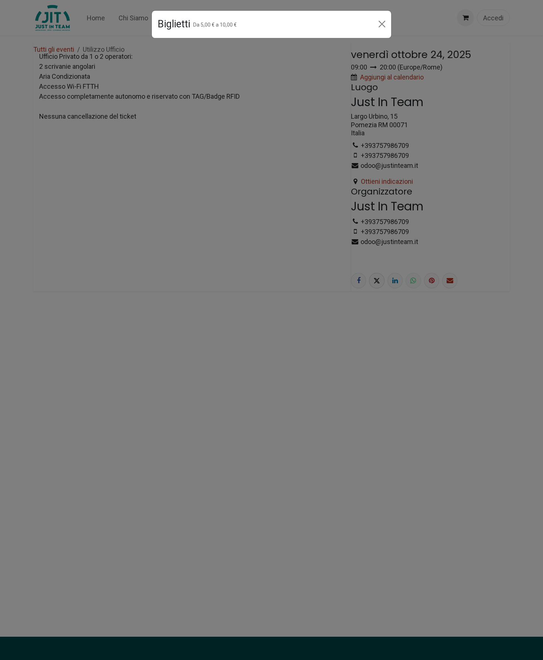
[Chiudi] (382, 24)
